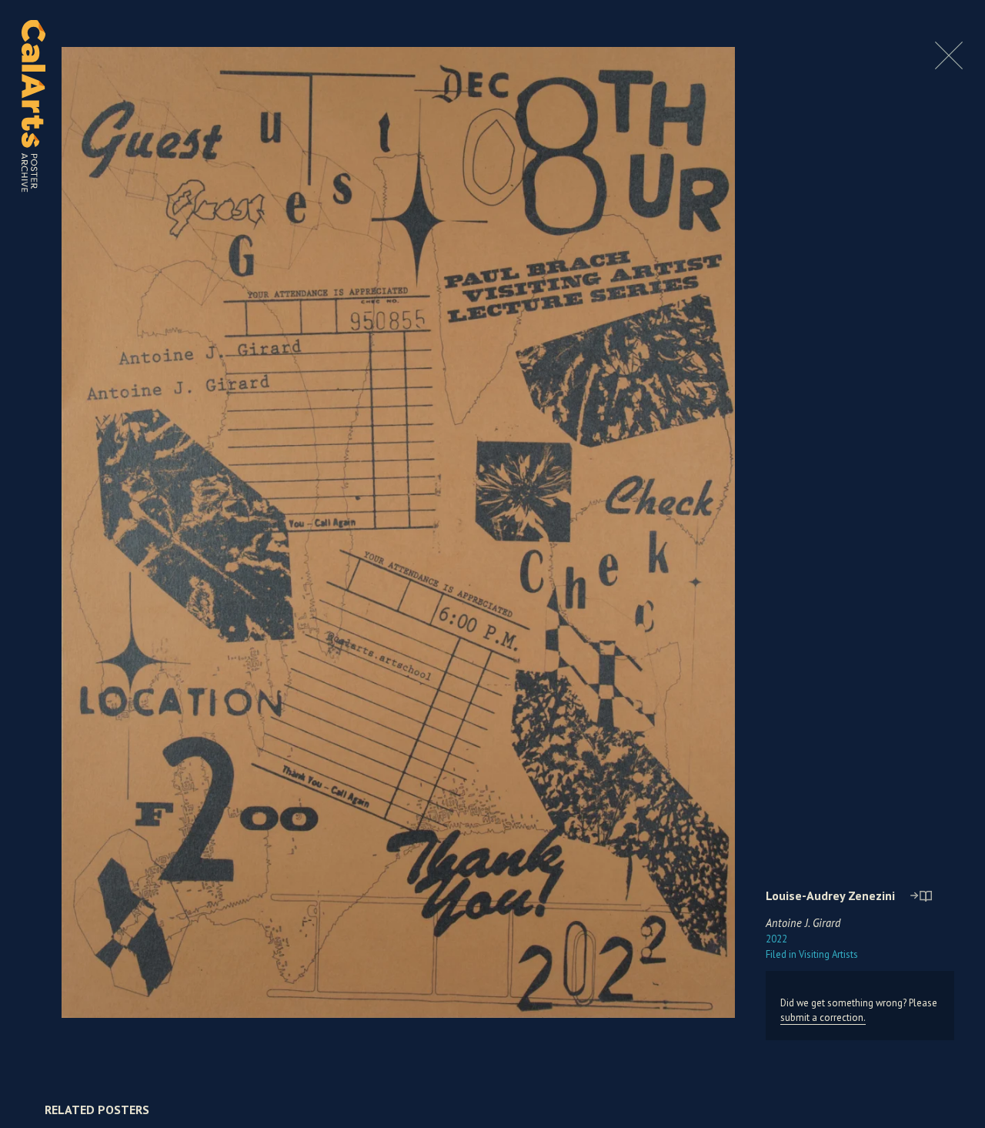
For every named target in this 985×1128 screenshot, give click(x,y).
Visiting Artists (812, 954)
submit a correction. (823, 1017)
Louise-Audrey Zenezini (830, 895)
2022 (776, 939)
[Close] (949, 65)
